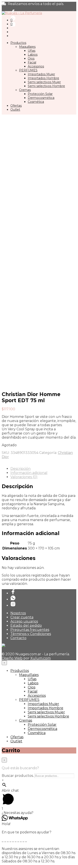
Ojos (31, 58)
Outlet (15, 110)
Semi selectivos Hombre (46, 86)
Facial (32, 62)
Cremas (25, 90)
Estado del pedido (26, 625)
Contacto (18, 638)
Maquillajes (27, 47)
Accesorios (36, 66)
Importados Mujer (41, 74)
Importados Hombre (43, 78)
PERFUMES (28, 70)
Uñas (31, 51)
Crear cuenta (21, 617)
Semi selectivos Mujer (44, 82)
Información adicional (28, 473)
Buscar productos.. (18, 776)
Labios (32, 55)
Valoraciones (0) (23, 477)
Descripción (20, 469)
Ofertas (16, 106)
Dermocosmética (41, 98)
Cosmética (36, 102)
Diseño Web (12, 658)
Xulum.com (40, 658)
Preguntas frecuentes (29, 630)
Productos (18, 43)
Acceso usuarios (24, 621)
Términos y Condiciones (30, 634)
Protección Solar (40, 94)
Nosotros (18, 613)
